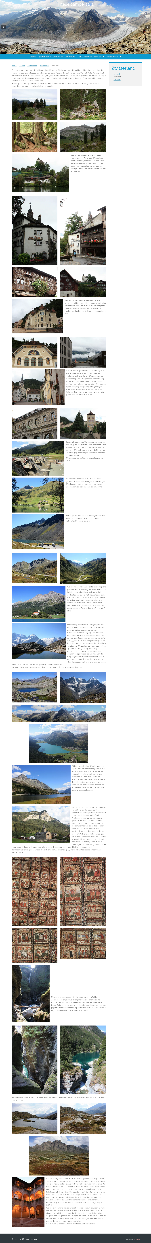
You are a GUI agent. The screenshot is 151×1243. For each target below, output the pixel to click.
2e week (55, 66)
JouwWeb (136, 1239)
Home (14, 66)
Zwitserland (32, 66)
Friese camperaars (75, 4)
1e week (117, 74)
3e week (117, 80)
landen (22, 66)
